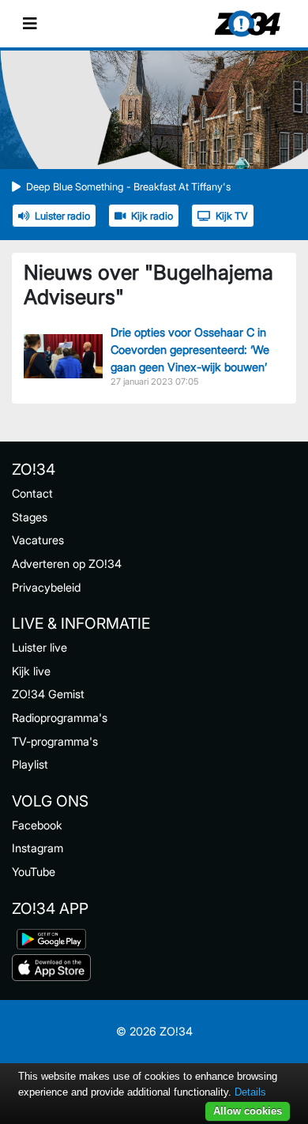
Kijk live (31, 671)
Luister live (39, 647)
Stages (29, 517)
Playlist (30, 764)
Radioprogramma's (59, 717)
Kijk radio (152, 216)
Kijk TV (232, 216)
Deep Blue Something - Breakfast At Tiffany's (128, 187)
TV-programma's (55, 741)
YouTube (33, 871)
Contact (32, 493)
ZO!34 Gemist (48, 694)
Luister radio (62, 216)
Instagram (37, 848)
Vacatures (38, 540)
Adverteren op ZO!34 (67, 563)
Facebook (37, 825)
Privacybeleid (46, 587)
